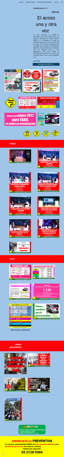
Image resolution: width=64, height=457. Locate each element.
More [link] (56, 2)
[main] (46, 34)
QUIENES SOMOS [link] (30, 2)
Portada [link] (21, 2)
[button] (62, 2)
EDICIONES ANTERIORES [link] (44, 2)
